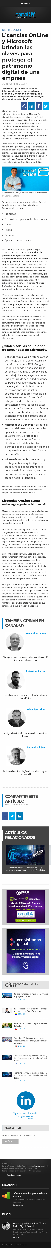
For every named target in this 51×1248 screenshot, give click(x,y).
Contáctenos (14, 1175)
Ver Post (16, 1237)
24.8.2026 (21, 1046)
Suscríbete (8, 1141)
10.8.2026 (21, 1063)
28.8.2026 (21, 999)
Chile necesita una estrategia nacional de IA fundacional (30, 1024)
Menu (27, 3)
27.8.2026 (21, 1014)
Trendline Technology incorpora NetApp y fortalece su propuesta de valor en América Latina (25, 869)
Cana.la (37, 1166)
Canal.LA (10, 986)
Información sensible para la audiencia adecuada (30, 1195)
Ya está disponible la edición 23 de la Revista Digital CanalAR (29, 1225)
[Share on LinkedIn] (31, 106)
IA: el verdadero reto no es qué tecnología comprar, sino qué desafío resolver (30, 1010)
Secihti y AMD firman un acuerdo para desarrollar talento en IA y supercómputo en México (30, 1040)
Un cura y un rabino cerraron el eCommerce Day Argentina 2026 (31, 995)
